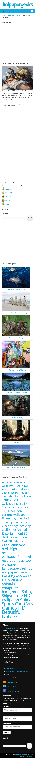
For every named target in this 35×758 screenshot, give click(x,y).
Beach (5, 493)
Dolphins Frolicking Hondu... (17, 289)
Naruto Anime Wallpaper (17, 370)
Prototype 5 (18, 443)
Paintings (9, 576)
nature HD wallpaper (16, 598)
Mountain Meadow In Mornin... (17, 393)
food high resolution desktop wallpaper (17, 560)
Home (3, 15)
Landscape (18, 545)
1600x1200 (8, 189)
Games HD (14, 608)
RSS (27, 756)
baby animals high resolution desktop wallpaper (15, 511)
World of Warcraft (11, 486)
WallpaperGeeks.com (21, 754)
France (6, 507)
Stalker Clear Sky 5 (17, 418)
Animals (22, 529)
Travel (23, 572)
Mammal (14, 493)
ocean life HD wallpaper (17, 578)
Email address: (7, 723)
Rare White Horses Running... (17, 313)
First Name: (6, 706)
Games (18, 15)
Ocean (6, 526)
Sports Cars (13, 604)
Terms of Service (10, 668)
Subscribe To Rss (12, 682)
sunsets (19, 482)
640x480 (7, 204)
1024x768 (8, 196)
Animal (26, 600)
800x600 (7, 200)
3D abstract (18, 541)
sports (25, 482)
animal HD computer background (12, 588)
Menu (4, 11)
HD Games (11, 482)
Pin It (19, 105)
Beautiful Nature (12, 614)
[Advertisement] (17, 43)
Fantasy (4, 482)
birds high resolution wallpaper (9, 552)
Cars (28, 604)
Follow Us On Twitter (13, 687)
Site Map (30, 756)
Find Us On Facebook (13, 691)
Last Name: (6, 715)
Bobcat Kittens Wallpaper (17, 338)
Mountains (21, 503)
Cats (5, 541)
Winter (24, 486)
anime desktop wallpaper (15, 489)
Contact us (8, 666)
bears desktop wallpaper (17, 496)
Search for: (5, 214)
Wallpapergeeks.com (9, 628)
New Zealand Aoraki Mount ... (17, 468)
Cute (5, 545)
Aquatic (24, 493)
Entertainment (11, 15)
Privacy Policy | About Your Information (17, 671)
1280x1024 (8, 193)
